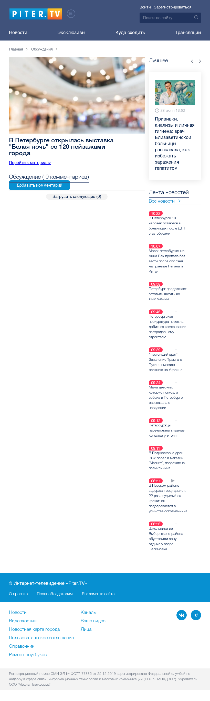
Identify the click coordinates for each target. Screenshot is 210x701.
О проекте (18, 594)
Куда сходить (130, 32)
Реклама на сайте (98, 594)
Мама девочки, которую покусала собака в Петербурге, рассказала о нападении (166, 397)
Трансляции (188, 32)
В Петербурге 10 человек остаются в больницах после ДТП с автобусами (167, 226)
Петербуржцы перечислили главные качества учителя (166, 430)
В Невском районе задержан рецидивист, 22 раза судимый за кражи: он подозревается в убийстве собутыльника (168, 498)
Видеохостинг (23, 621)
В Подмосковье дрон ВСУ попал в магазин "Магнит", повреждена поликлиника (167, 460)
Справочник (21, 646)
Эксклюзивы (71, 32)
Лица (86, 629)
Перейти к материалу (30, 162)
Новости (18, 32)
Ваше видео (93, 621)
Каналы (89, 612)
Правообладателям (55, 594)
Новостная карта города (34, 629)
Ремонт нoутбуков (28, 654)
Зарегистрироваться (172, 7)
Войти (145, 7)
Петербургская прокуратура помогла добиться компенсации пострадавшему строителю (167, 326)
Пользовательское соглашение (41, 637)
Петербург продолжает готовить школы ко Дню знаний (167, 293)
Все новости (162, 201)
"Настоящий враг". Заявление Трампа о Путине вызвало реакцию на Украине (165, 362)
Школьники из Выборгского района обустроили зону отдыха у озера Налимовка (166, 538)
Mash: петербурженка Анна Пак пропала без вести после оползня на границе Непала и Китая (167, 261)
